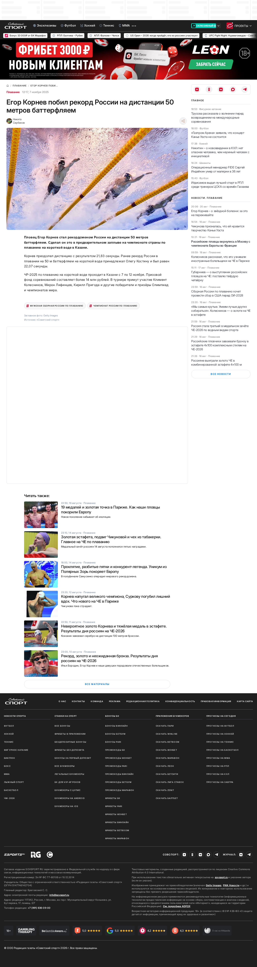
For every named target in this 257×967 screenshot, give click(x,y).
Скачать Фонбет (166, 750)
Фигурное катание (16, 750)
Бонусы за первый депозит (73, 758)
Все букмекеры (65, 766)
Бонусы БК (112, 716)
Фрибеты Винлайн (117, 822)
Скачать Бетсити (167, 774)
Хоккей (9, 734)
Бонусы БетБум (115, 734)
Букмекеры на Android (70, 798)
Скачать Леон (165, 766)
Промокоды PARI (116, 766)
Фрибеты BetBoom (117, 830)
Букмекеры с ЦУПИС (68, 790)
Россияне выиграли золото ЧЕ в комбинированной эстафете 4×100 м (216, 362)
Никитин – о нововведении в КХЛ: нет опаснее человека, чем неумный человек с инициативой (220, 152)
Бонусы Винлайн (116, 726)
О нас (62, 701)
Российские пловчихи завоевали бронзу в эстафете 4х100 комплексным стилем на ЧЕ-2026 (220, 345)
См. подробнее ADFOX (176, 906)
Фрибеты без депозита (69, 750)
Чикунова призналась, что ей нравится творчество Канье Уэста (217, 228)
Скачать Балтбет (167, 798)
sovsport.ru (221, 877)
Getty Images (213, 885)
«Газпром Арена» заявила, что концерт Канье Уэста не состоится (217, 135)
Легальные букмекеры (69, 774)
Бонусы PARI (113, 742)
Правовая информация (216, 701)
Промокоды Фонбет (118, 758)
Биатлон (9, 758)
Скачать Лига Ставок (170, 782)
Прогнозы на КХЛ (217, 774)
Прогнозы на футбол (220, 726)
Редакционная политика (143, 701)
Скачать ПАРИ (165, 726)
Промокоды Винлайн (119, 774)
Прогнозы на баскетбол (222, 750)
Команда (97, 701)
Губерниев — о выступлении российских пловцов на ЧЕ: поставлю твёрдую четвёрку (219, 276)
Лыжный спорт (14, 782)
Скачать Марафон (167, 758)
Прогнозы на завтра (220, 782)
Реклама (114, 701)
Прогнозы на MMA (218, 758)
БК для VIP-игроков (68, 782)
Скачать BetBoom (167, 742)
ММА (7, 774)
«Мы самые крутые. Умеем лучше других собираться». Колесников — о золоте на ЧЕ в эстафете (221, 311)
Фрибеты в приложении (70, 734)
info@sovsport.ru (59, 894)
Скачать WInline (166, 734)
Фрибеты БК (112, 798)
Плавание (13, 92)
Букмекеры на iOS (66, 806)
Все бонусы (62, 726)
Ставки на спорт (66, 716)
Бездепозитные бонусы (70, 742)
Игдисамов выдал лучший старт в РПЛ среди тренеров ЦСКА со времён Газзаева (220, 185)
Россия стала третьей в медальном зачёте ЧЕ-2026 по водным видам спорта (219, 328)
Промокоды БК (115, 750)
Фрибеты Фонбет (116, 814)
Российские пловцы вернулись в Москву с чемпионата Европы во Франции (220, 243)
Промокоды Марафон (119, 790)
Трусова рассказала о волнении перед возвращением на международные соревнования (217, 117)
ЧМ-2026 (9, 798)
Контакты (78, 701)
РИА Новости (231, 885)
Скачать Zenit (165, 790)
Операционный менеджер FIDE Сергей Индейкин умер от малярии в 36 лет (218, 169)
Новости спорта (15, 716)
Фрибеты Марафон (117, 838)
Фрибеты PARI (113, 806)
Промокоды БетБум (118, 782)
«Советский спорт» (48, 319)
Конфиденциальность (180, 701)
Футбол (9, 726)
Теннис (8, 742)
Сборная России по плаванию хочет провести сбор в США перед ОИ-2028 (217, 293)
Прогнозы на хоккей (220, 734)
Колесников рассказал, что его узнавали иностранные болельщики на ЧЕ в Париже (220, 259)
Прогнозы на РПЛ (217, 766)
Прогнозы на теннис (220, 742)
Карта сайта (245, 701)
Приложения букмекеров (172, 716)
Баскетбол (11, 790)
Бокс (7, 766)
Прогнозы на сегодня (221, 716)
